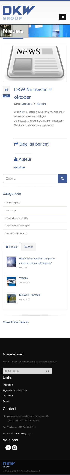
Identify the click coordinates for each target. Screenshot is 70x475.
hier (22, 111)
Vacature (24, 278)
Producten (8, 385)
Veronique (27, 104)
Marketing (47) (13, 202)
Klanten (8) (11, 210)
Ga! (47, 370)
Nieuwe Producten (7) (16, 233)
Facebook (8, 447)
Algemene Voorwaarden (15, 390)
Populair (13, 246)
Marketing (41, 104)
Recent (28, 246)
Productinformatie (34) (17, 218)
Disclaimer (8, 395)
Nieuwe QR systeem (30, 295)
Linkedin (14, 447)
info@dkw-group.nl (24, 433)
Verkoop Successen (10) (17, 225)
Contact (6, 401)
